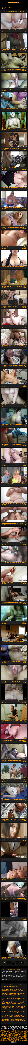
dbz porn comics (21, 998)
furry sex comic (17, 1004)
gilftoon (22, 1007)
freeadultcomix (13, 1003)
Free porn (9, 1040)
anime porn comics (12, 990)
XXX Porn (12, 1030)
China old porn (15, 1034)
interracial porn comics (17, 1015)
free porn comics (20, 1002)
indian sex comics (20, 1014)
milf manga (17, 1019)
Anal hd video (18, 1036)
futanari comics (9, 1006)
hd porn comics (14, 1010)
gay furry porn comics (18, 1006)
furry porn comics (10, 1004)
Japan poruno (24, 1036)
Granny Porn (4, 1037)
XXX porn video (23, 1037)
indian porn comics (11, 1014)
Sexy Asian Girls (3, 1040)
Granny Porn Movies (11, 1036)
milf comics (11, 1019)
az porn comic (9, 991)
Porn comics (14, 1)
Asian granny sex (24, 1031)
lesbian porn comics (20, 1016)
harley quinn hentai (17, 1008)
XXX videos (7, 1030)
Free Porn (3, 1030)
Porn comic (21, 1034)
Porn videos (9, 1037)
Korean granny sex (6, 1031)
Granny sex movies (8, 1034)
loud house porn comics (7, 1017)
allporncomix (5, 990)
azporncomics (11, 993)
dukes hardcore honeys (19, 999)
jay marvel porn (12, 1016)
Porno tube (13, 1040)
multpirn (12, 1021)
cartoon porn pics (16, 995)
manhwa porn (5, 1019)
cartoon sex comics (9, 997)
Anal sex (23, 1030)
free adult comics (12, 1002)
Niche (10, 7)
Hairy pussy (9, 1035)
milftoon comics (5, 1020)
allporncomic (18, 989)
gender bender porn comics (14, 1007)
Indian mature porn (16, 1037)
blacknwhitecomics (21, 994)
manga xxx (22, 1017)
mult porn (8, 1021)
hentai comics (5, 1011)
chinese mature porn (19, 1032)
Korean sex (18, 1040)
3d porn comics (5, 988)
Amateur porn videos (19, 1038)
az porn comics (16, 991)
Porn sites (8, 1038)
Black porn (16, 1039)
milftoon (22, 1019)
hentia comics (5, 1012)
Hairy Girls (20, 1039)
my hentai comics (19, 1021)
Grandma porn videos (22, 1035)
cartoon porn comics (6, 995)
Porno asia (13, 1038)
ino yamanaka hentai (7, 1015)
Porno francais (18, 1031)
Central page (4, 8)
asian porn (20, 1033)
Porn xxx (5, 1035)
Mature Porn (3, 1038)
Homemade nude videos (13, 1033)
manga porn (16, 1017)
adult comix (19, 988)
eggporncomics (5, 1001)
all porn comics (11, 989)
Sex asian (25, 1039)
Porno (15, 1041)
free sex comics (5, 1003)
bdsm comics (18, 993)
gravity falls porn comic (7, 1008)
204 (14, 963)
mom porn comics (14, 1020)
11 (23, 962)
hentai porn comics (13, 1011)
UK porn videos (18, 1030)
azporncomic (5, 993)
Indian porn (12, 1032)
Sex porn (5, 1033)
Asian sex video (10, 1039)
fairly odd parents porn (15, 1001)
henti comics (21, 1011)
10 (21, 962)
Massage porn (15, 1035)
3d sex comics (13, 988)
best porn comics (12, 994)
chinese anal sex (3, 1036)
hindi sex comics (12, 1012)
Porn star (8, 1032)
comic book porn (18, 997)
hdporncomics (22, 1010)
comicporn (4, 998)
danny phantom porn (12, 998)
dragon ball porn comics (7, 999)
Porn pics (12, 1031)
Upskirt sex (3, 1032)
